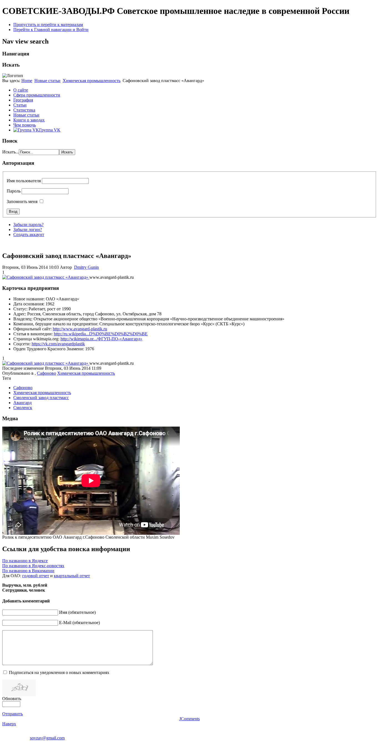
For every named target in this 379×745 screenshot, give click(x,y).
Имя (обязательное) (77, 612)
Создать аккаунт (28, 234)
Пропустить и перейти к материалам (48, 24)
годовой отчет (35, 575)
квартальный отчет (72, 575)
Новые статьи (47, 80)
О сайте (20, 90)
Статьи (20, 105)
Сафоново (46, 373)
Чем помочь (24, 125)
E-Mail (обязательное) (79, 622)
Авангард (22, 402)
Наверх (9, 723)
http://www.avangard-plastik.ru (80, 328)
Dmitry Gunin (86, 267)
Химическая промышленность (91, 80)
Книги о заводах (29, 120)
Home (26, 80)
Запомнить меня (22, 201)
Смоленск (22, 407)
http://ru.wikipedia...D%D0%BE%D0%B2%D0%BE (101, 333)
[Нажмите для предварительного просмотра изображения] (45, 277)
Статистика (24, 110)
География (23, 100)
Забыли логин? (27, 229)
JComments (189, 718)
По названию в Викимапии (28, 570)
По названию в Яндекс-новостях (33, 565)
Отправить (12, 713)
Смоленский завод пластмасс (41, 397)
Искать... (10, 151)
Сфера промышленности (36, 95)
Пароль (14, 191)
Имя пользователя (24, 180)
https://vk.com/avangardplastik (58, 343)
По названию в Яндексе (25, 560)
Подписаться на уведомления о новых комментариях (59, 672)
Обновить (11, 698)
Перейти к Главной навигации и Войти (51, 29)
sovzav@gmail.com (47, 738)
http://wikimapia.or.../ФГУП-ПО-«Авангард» (101, 338)
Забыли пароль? (28, 224)
